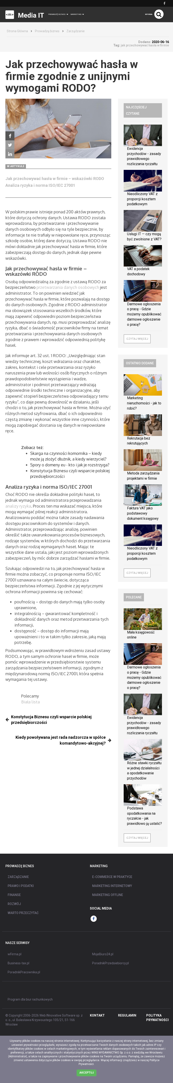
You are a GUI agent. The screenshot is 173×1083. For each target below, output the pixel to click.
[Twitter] (9, 144)
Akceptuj (86, 1072)
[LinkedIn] (9, 153)
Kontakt (97, 1015)
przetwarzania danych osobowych (67, 287)
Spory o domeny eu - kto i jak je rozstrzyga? (69, 464)
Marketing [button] (76, 14)
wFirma (148, 14)
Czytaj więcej (137, 338)
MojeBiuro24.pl (102, 954)
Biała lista (30, 701)
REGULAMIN (127, 1015)
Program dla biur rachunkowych (30, 999)
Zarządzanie (75, 31)
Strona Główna (17, 31)
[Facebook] (9, 135)
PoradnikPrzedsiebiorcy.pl (110, 963)
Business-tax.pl (18, 963)
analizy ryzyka (18, 506)
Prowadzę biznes (47, 31)
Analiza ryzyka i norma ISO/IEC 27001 (40, 185)
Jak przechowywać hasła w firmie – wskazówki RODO (54, 178)
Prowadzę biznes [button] (57, 14)
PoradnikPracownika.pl (24, 972)
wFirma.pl (14, 954)
